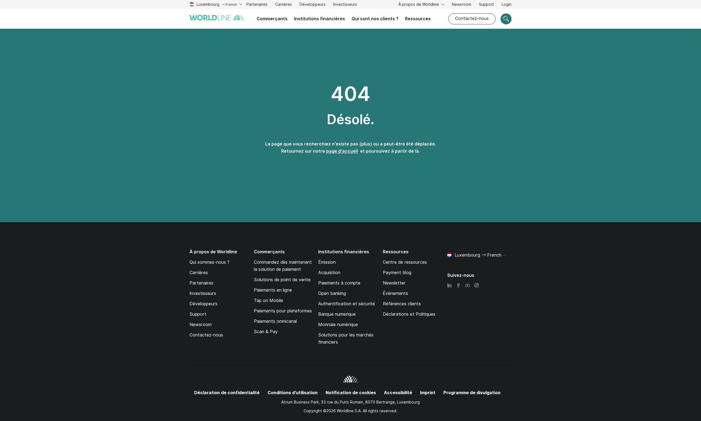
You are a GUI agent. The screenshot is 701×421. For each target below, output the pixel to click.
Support (486, 5)
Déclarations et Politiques (409, 314)
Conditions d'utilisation (293, 392)
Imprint (427, 392)
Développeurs (313, 4)
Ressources (418, 18)
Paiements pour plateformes (283, 310)
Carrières (283, 5)
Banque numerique (337, 314)
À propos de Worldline (419, 4)
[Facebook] (458, 285)
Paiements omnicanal (275, 321)
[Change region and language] (504, 255)
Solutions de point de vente (282, 279)
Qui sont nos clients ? (375, 18)
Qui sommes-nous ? (209, 262)
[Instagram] (476, 285)
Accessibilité (398, 392)
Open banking (332, 293)
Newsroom (461, 4)
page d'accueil (342, 151)
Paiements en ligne (273, 290)
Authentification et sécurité (346, 303)
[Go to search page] (506, 18)
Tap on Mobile (268, 300)
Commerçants (272, 18)
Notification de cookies (351, 392)
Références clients (402, 303)
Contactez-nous (472, 18)
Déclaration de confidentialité (227, 392)
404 (350, 94)
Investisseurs (345, 5)
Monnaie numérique (338, 324)
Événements (395, 293)
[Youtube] (467, 285)
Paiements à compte (339, 283)
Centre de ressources (405, 262)
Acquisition (329, 272)
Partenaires (257, 4)
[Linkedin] (449, 285)
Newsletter (394, 283)
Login (507, 4)
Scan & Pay (266, 331)
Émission (327, 262)
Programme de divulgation (472, 392)
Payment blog (397, 272)
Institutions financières (319, 18)
